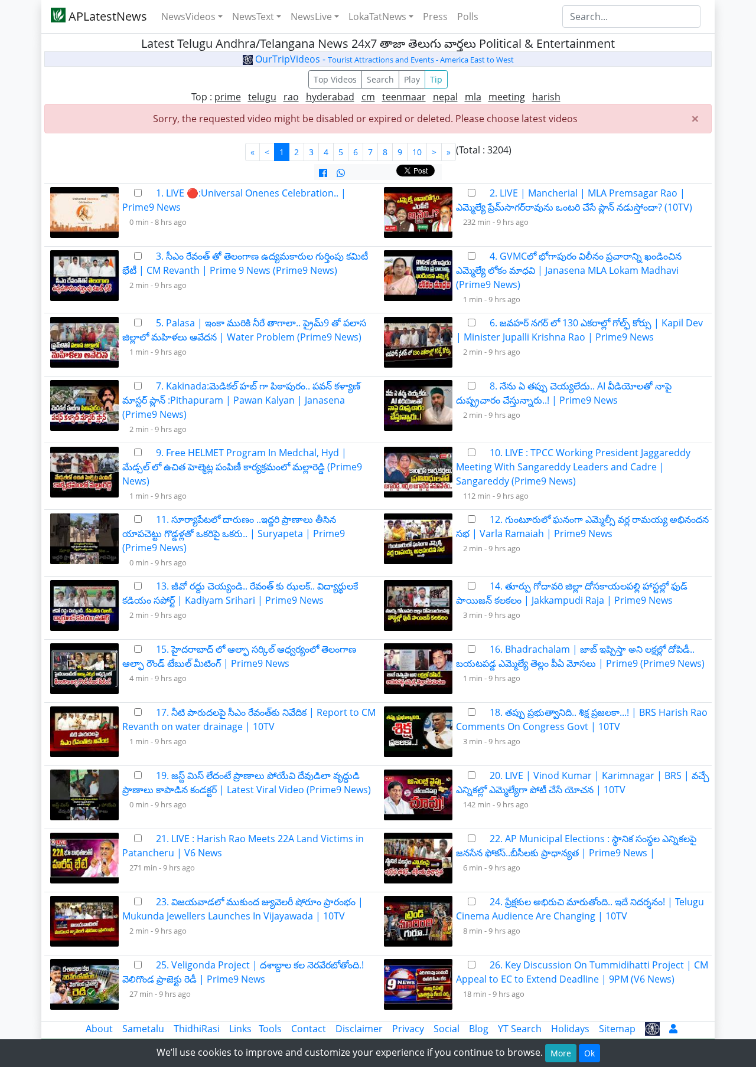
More (560, 1053)
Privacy (408, 1028)
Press (435, 16)
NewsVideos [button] (188, 16)
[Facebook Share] (323, 172)
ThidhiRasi (197, 1028)
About (99, 1028)
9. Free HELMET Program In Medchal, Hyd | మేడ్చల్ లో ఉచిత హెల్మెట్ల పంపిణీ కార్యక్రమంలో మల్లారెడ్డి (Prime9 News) (242, 466)
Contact (308, 1028)
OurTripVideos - (383, 59)
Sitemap (617, 1028)
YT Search (520, 1028)
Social (447, 1028)
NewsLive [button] (311, 16)
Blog (478, 1028)
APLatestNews (106, 16)
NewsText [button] (253, 16)
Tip (436, 79)
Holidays (570, 1028)
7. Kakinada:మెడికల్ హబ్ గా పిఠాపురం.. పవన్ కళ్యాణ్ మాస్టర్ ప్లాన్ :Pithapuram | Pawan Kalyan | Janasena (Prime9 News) (241, 400)
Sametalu (143, 1028)
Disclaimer (359, 1028)
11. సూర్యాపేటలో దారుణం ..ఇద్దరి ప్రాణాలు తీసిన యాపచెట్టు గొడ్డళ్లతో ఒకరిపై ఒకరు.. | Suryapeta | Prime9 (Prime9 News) (233, 533)
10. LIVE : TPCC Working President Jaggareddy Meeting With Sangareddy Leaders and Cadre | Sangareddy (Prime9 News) (573, 466)
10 (417, 152)
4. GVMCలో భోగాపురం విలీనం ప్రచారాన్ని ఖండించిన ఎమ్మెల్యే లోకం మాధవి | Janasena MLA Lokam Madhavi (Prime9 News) (569, 270)
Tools (270, 1028)
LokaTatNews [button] (377, 16)
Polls (467, 16)
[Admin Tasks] (673, 1028)
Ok (589, 1053)
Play (412, 79)
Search (380, 79)
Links (240, 1028)
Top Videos (335, 79)
